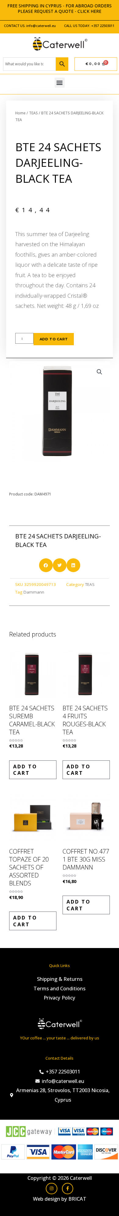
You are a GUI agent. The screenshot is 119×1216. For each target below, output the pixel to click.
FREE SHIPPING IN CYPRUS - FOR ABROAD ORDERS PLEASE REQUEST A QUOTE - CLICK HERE (59, 8)
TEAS (33, 113)
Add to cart (54, 339)
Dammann (33, 592)
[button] (60, 83)
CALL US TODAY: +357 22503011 (89, 25)
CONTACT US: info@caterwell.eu (30, 25)
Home (20, 113)
